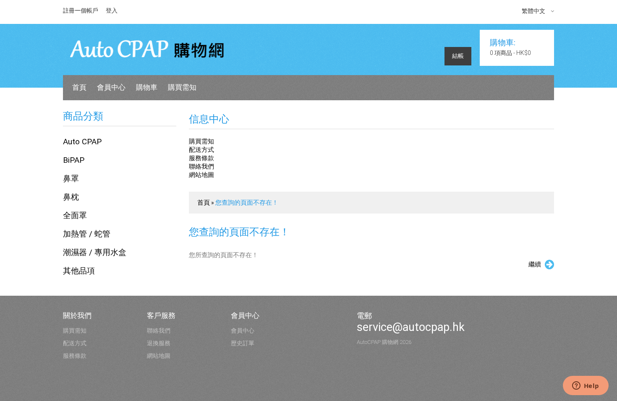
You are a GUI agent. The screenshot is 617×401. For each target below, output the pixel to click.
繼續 (534, 264)
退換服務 (158, 343)
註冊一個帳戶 (80, 10)
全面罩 (75, 215)
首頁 (79, 87)
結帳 (458, 55)
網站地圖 (201, 175)
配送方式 (201, 150)
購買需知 (182, 87)
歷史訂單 (242, 343)
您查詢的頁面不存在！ (246, 202)
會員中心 (111, 87)
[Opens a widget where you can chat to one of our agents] (585, 386)
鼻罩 (71, 178)
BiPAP (73, 160)
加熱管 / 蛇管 (86, 234)
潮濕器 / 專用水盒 (94, 252)
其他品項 (79, 271)
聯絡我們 (201, 166)
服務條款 (201, 158)
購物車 (146, 87)
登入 (112, 10)
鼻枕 (71, 197)
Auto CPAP (82, 141)
